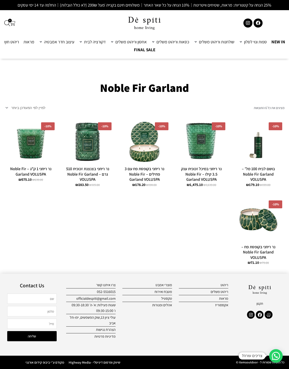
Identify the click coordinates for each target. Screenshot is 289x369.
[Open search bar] (7, 23)
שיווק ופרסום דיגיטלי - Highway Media (94, 362)
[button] (253, 42)
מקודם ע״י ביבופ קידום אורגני (45, 362)
